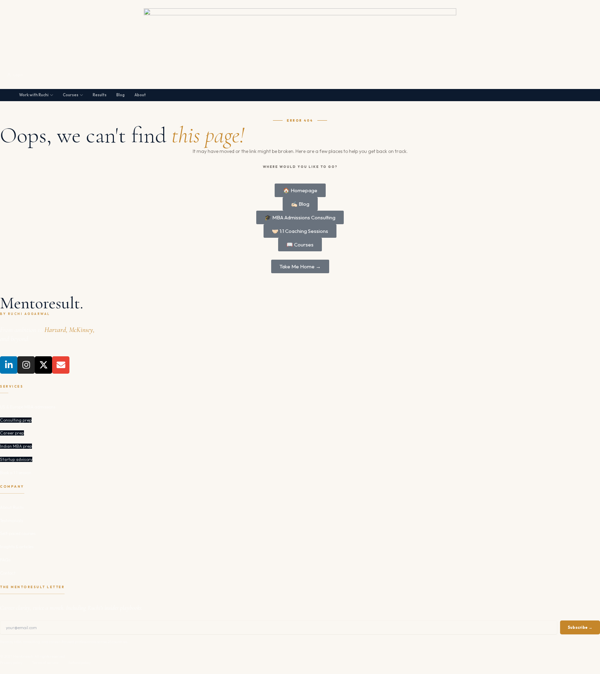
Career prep (12, 433)
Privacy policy (11, 662)
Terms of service (45, 662)
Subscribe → (580, 627)
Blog (120, 94)
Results (100, 94)
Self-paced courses (17, 533)
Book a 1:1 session (15, 472)
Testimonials (11, 520)
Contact (8, 573)
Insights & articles (16, 546)
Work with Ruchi (34, 94)
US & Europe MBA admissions (27, 406)
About (140, 94)
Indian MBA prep (16, 446)
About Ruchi (12, 507)
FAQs (5, 559)
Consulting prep (16, 420)
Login (18, 74)
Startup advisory (16, 459)
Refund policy (79, 662)
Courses (70, 94)
